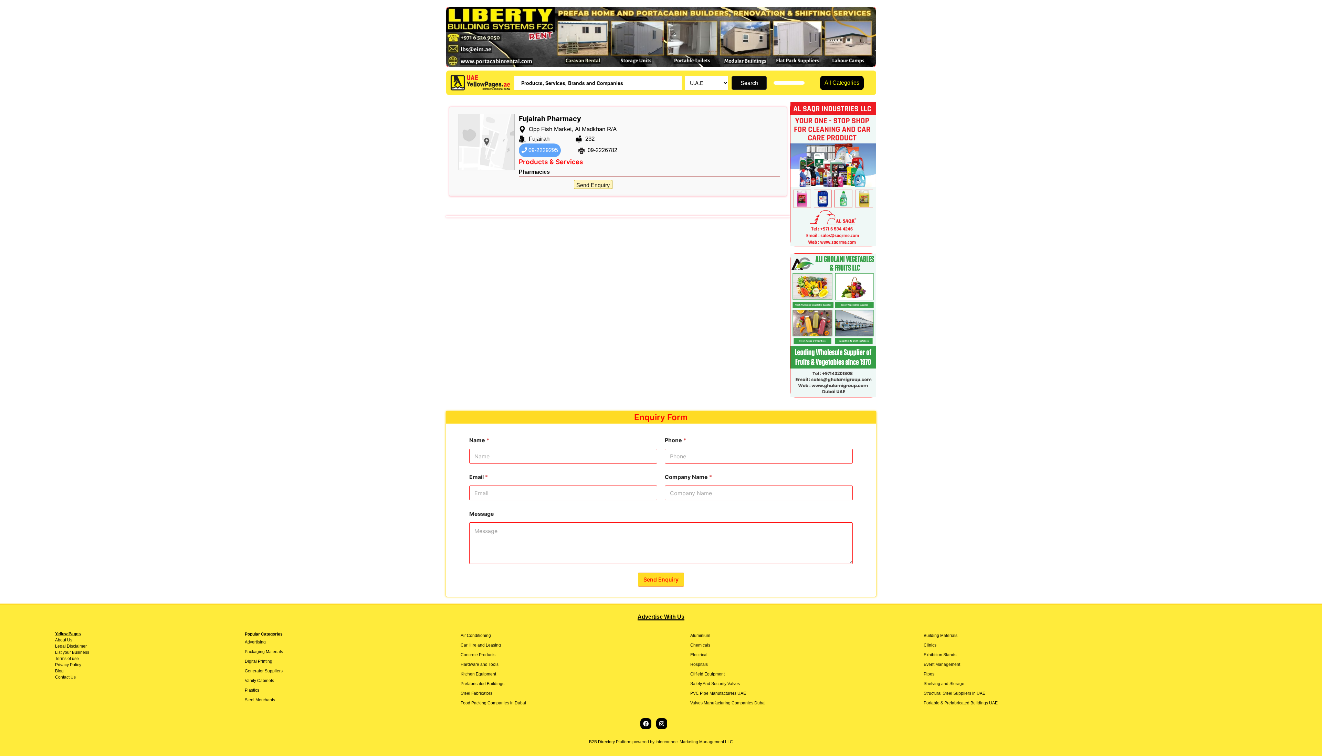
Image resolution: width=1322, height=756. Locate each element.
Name (479, 440)
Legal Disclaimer (71, 646)
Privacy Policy (68, 664)
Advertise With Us (661, 617)
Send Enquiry (593, 185)
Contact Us (65, 677)
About (60, 640)
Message (481, 514)
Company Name (688, 477)
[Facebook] (645, 723)
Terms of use (67, 658)
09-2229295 (542, 150)
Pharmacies (534, 172)
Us (69, 640)
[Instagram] (661, 723)
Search (749, 83)
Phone (675, 440)
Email (478, 477)
